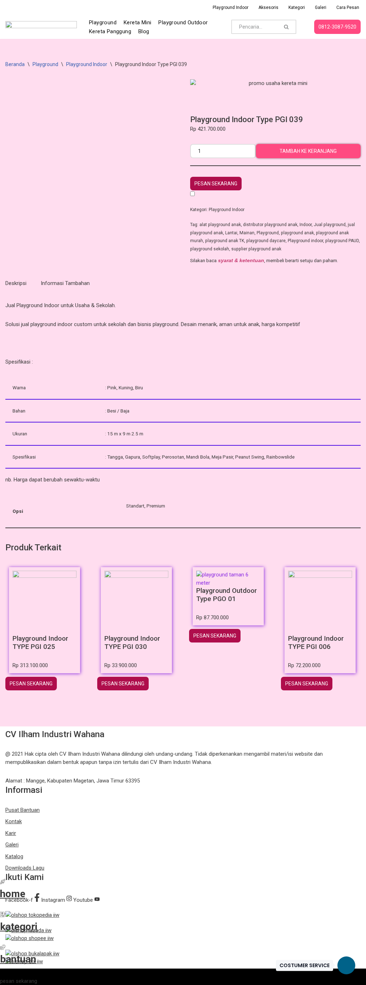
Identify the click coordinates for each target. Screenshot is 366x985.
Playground (103, 22)
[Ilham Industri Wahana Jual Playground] (41, 26)
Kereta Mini (137, 22)
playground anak (297, 232)
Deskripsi (15, 283)
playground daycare (266, 240)
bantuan (18, 959)
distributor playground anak (270, 224)
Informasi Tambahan (65, 283)
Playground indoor (305, 240)
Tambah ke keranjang (308, 151)
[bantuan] (2, 948)
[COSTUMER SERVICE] (346, 965)
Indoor (306, 224)
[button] (216, 183)
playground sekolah (209, 248)
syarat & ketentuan (241, 260)
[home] (2, 882)
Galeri (320, 7)
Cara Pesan (347, 7)
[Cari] (286, 27)
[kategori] (2, 915)
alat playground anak (220, 224)
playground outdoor (183, 22)
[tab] (15, 283)
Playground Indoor (230, 7)
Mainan (246, 232)
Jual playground (330, 224)
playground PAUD (342, 240)
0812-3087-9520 (337, 27)
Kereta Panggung (110, 31)
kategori (19, 926)
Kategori (296, 7)
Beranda (15, 64)
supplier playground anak (256, 248)
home (12, 894)
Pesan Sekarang (215, 183)
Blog (143, 31)
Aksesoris (268, 7)
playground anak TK (224, 240)
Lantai (231, 232)
